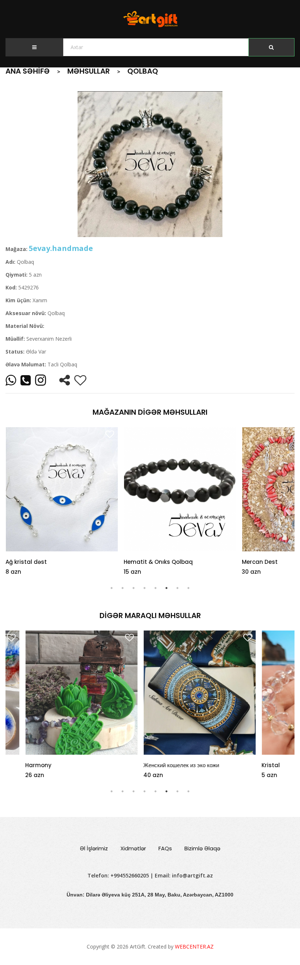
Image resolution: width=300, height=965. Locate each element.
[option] (150, 164)
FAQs (165, 848)
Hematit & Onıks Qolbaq (158, 562)
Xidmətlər (133, 848)
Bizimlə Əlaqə (202, 848)
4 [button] (144, 588)
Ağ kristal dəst (26, 562)
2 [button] (122, 588)
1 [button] (111, 588)
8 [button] (188, 588)
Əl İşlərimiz (94, 848)
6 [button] (166, 588)
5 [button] (155, 588)
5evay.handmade (61, 248)
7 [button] (177, 588)
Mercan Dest (260, 562)
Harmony (18, 765)
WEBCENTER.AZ (194, 946)
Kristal (251, 765)
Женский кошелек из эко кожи (161, 765)
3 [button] (133, 588)
